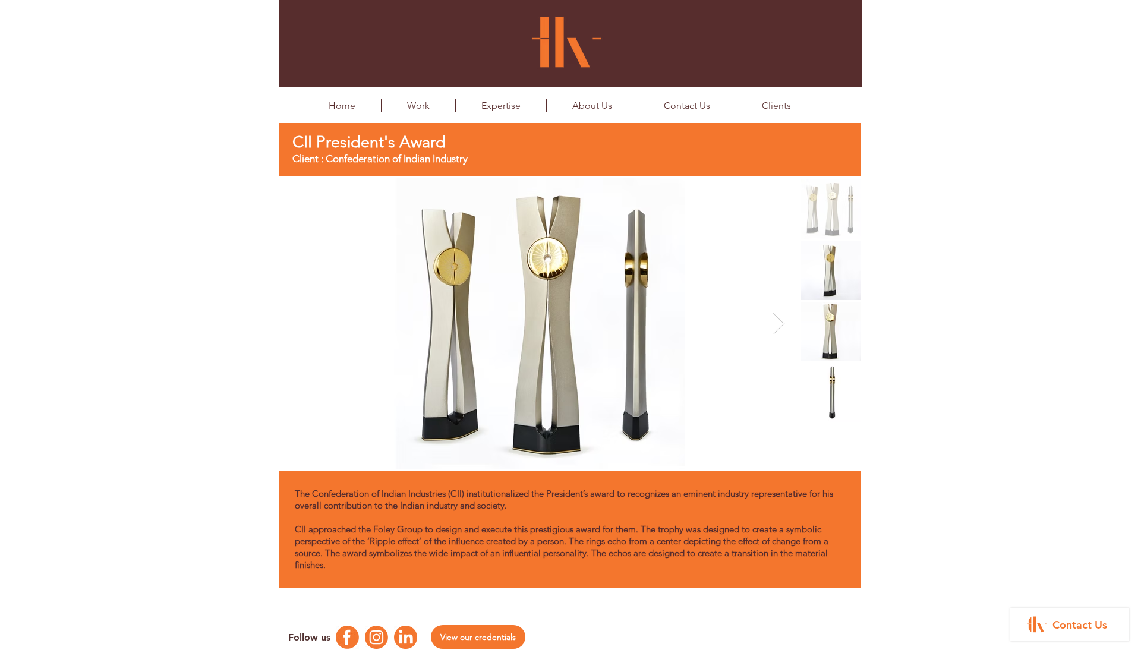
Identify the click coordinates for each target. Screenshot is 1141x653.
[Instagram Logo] (376, 637)
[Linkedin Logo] (405, 637)
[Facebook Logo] (347, 637)
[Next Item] (779, 323)
